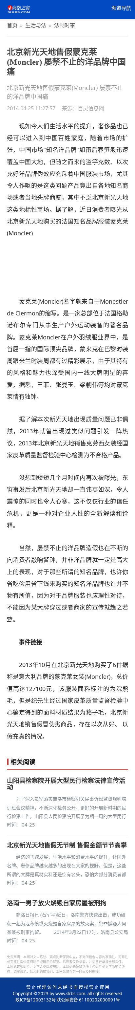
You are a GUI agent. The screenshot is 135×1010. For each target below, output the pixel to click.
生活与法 (35, 25)
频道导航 (121, 8)
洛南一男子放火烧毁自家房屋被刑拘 (56, 903)
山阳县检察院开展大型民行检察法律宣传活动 (66, 783)
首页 (12, 25)
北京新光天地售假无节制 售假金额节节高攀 (67, 845)
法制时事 (64, 25)
